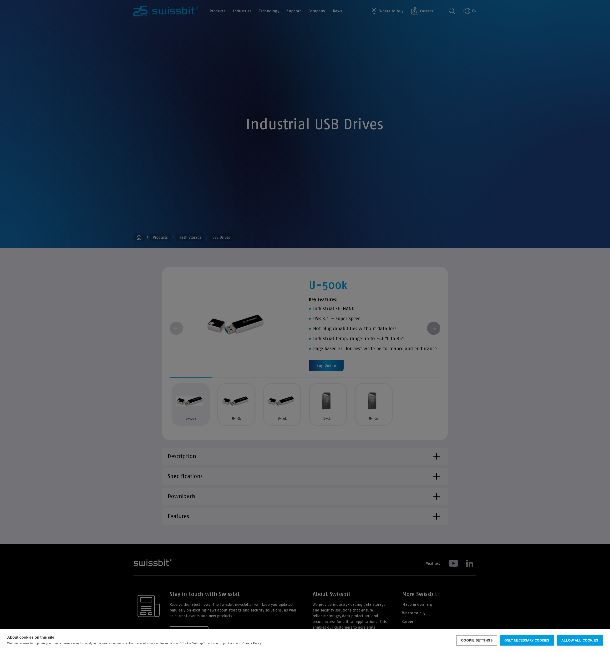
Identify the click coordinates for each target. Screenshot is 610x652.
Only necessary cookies (526, 640)
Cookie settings (477, 640)
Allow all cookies (579, 640)
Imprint (224, 643)
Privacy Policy (252, 643)
